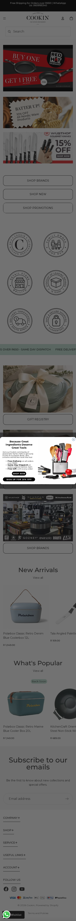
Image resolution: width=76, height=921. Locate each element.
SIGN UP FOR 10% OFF (19, 479)
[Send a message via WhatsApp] (6, 914)
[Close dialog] (73, 439)
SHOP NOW (19, 473)
